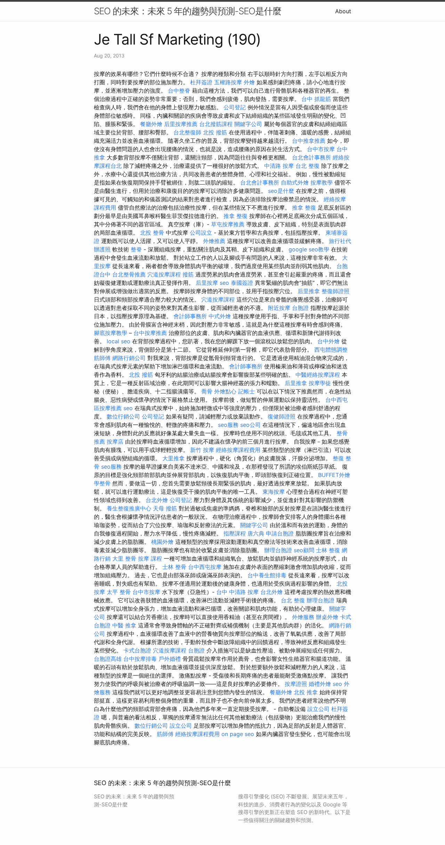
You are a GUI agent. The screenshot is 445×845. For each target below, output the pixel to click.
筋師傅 (102, 357)
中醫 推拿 (124, 625)
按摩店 (115, 441)
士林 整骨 (174, 566)
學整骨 (102, 483)
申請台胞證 (280, 533)
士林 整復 (328, 550)
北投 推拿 (306, 692)
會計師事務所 (190, 316)
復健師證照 (282, 416)
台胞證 (300, 307)
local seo (118, 341)
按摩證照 (296, 683)
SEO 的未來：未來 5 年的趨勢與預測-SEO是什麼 (187, 11)
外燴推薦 (214, 240)
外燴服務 (303, 616)
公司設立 (201, 232)
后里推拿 (309, 291)
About (343, 11)
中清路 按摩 (279, 165)
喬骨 (206, 391)
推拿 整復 (304, 207)
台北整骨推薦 (129, 274)
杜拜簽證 (201, 82)
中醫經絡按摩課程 (318, 374)
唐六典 (256, 533)
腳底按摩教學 (110, 332)
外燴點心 (225, 391)
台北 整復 (307, 165)
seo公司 (250, 424)
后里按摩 (207, 282)
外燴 (249, 82)
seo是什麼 (281, 190)
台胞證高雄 (108, 658)
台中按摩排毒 (140, 658)
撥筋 (188, 274)
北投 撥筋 (215, 132)
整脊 (136, 249)
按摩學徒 (320, 383)
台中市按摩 (321, 149)
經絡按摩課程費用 (238, 449)
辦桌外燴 (327, 616)
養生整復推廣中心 (129, 508)
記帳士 (246, 391)
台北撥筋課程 (216, 123)
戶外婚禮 (170, 658)
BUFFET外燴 (334, 474)
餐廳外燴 (151, 123)
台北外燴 (157, 499)
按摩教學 (321, 182)
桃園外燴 (162, 541)
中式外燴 (220, 316)
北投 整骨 (152, 232)
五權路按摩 (228, 82)
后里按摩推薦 (180, 123)
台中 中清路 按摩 (237, 591)
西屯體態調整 (331, 349)
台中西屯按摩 (204, 566)
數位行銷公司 (123, 416)
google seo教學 (309, 249)
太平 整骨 (119, 591)
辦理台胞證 (278, 550)
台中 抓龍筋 (316, 98)
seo (224, 282)
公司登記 (235, 107)
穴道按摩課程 (164, 274)
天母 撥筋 (165, 508)
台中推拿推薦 (308, 140)
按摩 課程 (150, 558)
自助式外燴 (295, 182)
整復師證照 (335, 291)
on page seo (237, 733)
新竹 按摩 (202, 449)
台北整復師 (187, 132)
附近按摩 (279, 307)
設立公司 (318, 708)
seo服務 (228, 424)
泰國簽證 (242, 282)
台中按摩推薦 (150, 332)
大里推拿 (173, 458)
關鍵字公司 (248, 123)
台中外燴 (328, 341)
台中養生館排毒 (267, 575)
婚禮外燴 (320, 683)
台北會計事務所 (311, 157)
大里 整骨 (124, 558)
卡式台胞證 (137, 650)
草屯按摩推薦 (227, 224)
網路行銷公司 (129, 357)
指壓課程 (235, 533)
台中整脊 (179, 90)
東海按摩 (273, 491)
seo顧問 (304, 550)
